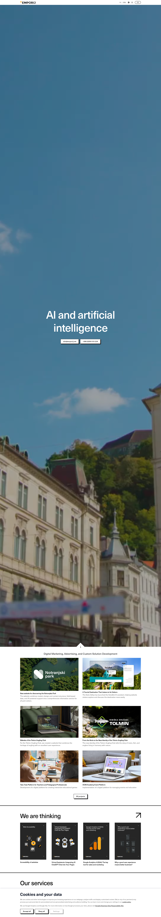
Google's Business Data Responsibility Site (109, 906)
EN (124, 2)
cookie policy (126, 902)
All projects (80, 796)
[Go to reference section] (80, 647)
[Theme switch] (128, 2)
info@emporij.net (69, 341)
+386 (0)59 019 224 (90, 341)
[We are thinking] (138, 815)
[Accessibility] (132, 2)
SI (120, 2)
